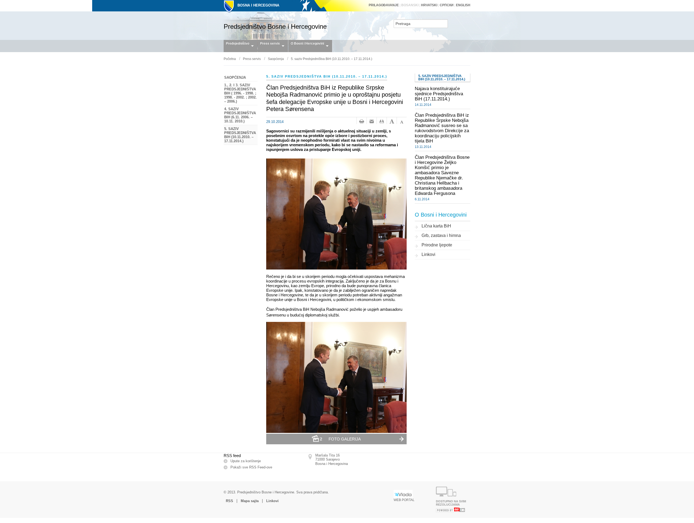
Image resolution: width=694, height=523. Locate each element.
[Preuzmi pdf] (381, 121)
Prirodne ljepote (437, 245)
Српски (447, 5)
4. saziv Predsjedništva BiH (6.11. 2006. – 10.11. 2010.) (240, 115)
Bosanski (410, 5)
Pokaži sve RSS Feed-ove (251, 467)
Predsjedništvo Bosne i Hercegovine (275, 26)
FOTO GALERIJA (340, 439)
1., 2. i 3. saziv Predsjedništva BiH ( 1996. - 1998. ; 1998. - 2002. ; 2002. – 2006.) (240, 93)
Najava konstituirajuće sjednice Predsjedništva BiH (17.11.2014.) (439, 93)
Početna (230, 59)
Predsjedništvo (237, 43)
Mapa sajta (250, 501)
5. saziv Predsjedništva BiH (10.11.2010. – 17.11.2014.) (331, 59)
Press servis (270, 43)
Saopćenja (276, 59)
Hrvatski (429, 5)
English (463, 5)
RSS (229, 501)
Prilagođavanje (384, 5)
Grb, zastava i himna (441, 235)
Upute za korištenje (245, 461)
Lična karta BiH (436, 226)
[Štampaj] (361, 121)
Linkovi (428, 254)
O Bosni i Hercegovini (307, 43)
